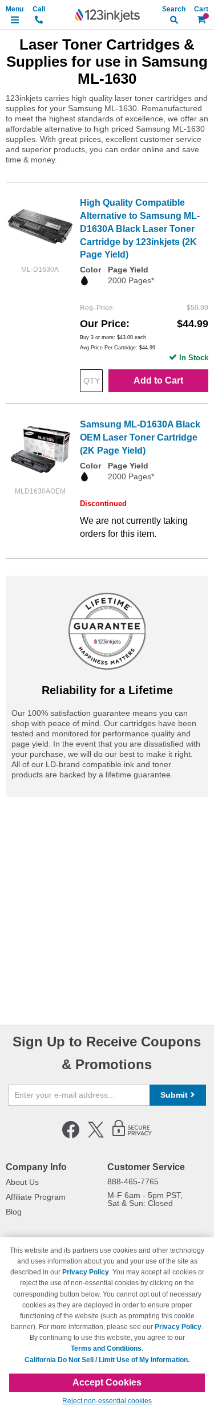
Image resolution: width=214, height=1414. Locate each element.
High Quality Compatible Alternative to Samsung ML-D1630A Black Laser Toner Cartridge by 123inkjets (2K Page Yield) (140, 228)
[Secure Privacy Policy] (132, 1136)
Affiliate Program (36, 1196)
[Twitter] (95, 1136)
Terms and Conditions (106, 1348)
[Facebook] (70, 1136)
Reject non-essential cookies (107, 1401)
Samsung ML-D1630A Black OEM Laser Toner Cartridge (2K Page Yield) (140, 437)
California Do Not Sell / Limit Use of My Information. (107, 1360)
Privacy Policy (85, 1272)
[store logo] (107, 15)
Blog (14, 1211)
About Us (22, 1182)
